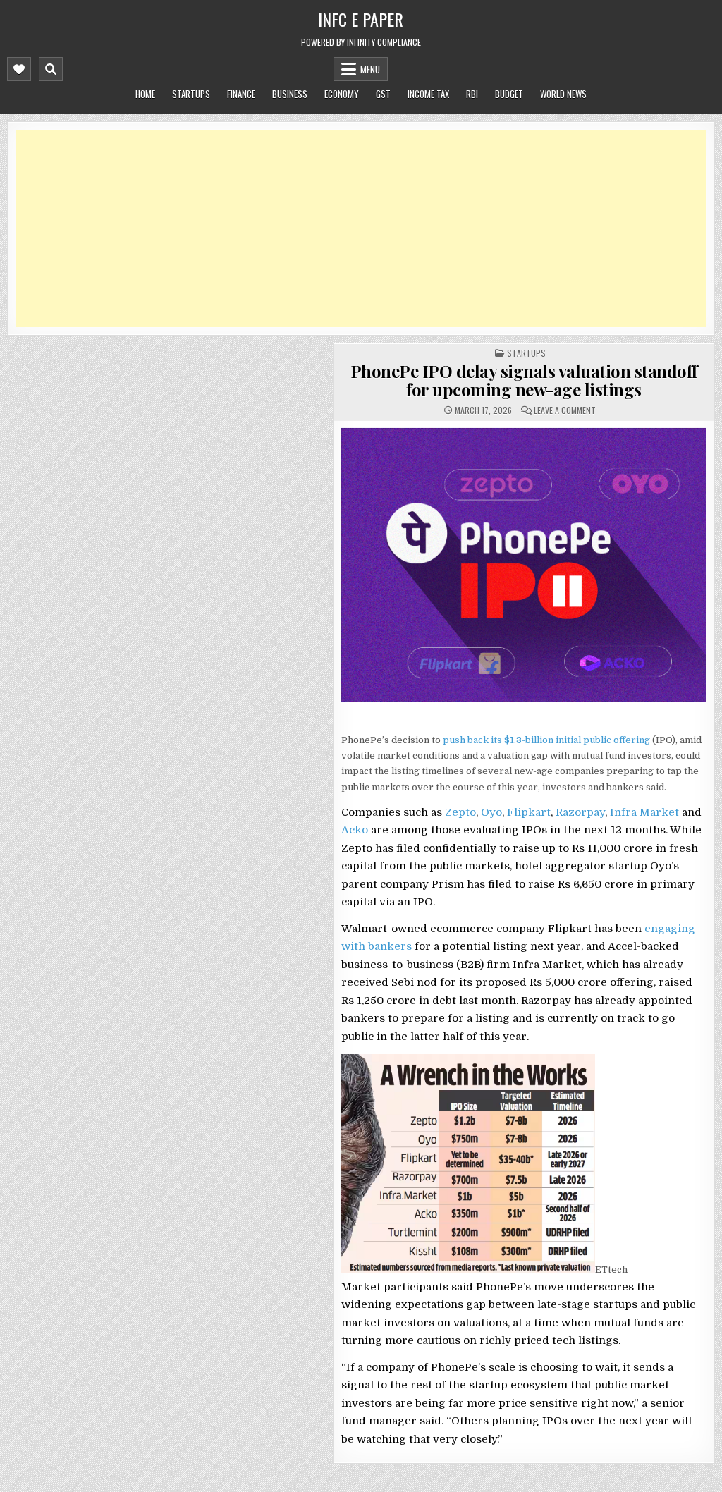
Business (289, 94)
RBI (472, 94)
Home (145, 94)
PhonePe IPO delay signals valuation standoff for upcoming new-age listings (523, 380)
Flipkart (529, 812)
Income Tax (428, 94)
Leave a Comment (565, 410)
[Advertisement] (361, 228)
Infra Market (644, 812)
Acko (354, 830)
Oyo (491, 812)
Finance (241, 94)
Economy (341, 94)
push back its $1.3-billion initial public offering (546, 740)
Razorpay (580, 812)
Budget (509, 94)
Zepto (460, 812)
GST (383, 94)
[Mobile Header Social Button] (19, 69)
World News (563, 94)
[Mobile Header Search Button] (51, 69)
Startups (191, 94)
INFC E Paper (360, 19)
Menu (370, 69)
